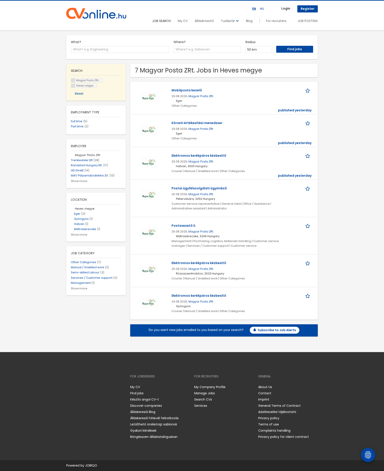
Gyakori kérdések (143, 430)
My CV (183, 21)
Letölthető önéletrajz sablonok (153, 424)
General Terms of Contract (279, 405)
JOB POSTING (308, 21)
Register (307, 8)
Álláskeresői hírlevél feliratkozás (154, 418)
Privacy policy (268, 418)
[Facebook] (69, 387)
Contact (264, 393)
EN (254, 8)
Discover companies (146, 405)
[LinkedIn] (84, 387)
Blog (249, 21)
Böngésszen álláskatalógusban (154, 437)
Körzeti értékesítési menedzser (197, 123)
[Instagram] (77, 387)
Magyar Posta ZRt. (201, 96)
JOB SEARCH (161, 21)
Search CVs (203, 399)
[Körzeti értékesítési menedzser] (149, 129)
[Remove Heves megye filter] (73, 208)
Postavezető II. (184, 225)
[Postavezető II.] (149, 232)
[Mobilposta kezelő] (149, 97)
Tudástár (228, 21)
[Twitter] (90, 387)
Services (200, 405)
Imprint (263, 399)
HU (262, 8)
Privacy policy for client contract (283, 437)
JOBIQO (91, 465)
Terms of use (268, 424)
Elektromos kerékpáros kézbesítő (199, 155)
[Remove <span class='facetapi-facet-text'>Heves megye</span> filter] (73, 86)
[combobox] (120, 49)
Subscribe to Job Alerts (277, 330)
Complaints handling (274, 430)
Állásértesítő (204, 21)
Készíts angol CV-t (144, 399)
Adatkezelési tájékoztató (277, 412)
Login (285, 8)
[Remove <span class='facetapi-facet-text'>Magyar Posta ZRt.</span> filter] (73, 80)
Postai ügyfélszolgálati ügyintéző (199, 188)
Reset (79, 93)
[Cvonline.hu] (96, 13)
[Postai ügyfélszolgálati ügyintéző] (149, 195)
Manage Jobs (204, 393)
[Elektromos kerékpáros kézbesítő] (149, 162)
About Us (265, 387)
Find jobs (137, 393)
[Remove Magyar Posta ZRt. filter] (73, 155)
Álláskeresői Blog (142, 412)
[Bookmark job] (308, 90)
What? (76, 42)
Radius (251, 42)
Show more (79, 181)
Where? (180, 42)
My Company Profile (210, 387)
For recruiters (276, 21)
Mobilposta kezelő (187, 90)
